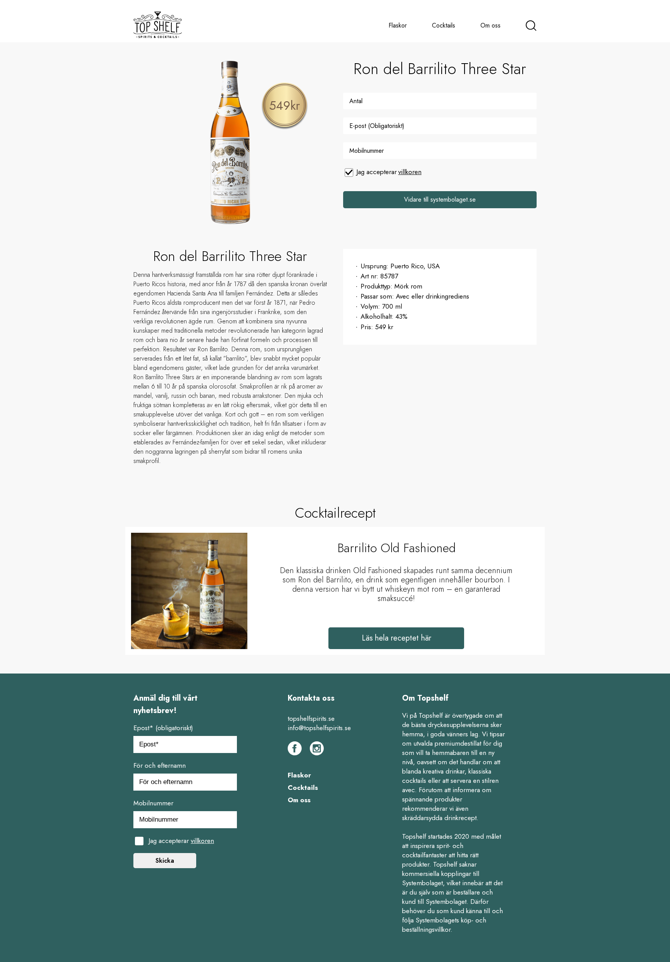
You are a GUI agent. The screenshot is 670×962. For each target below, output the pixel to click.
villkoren (409, 171)
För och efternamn (159, 765)
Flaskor (398, 25)
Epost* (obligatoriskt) (163, 727)
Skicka (164, 860)
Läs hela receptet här (396, 638)
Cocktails (443, 25)
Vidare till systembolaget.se (440, 199)
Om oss (490, 25)
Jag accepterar (388, 171)
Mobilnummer (153, 803)
